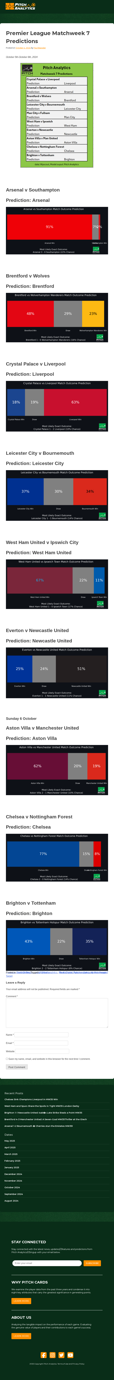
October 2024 (12, 1187)
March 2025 (10, 1154)
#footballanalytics (48, 972)
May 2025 (9, 1141)
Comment (12, 996)
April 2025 (9, 1147)
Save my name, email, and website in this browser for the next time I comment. (49, 1059)
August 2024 (11, 1200)
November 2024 (13, 1180)
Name (10, 1035)
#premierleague (99, 972)
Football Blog (23, 972)
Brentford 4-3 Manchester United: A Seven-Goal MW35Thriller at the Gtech (45, 1119)
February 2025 (12, 1160)
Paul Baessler (40, 48)
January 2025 (11, 1167)
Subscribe (92, 1263)
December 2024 (13, 1174)
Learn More (21, 1301)
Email (10, 1043)
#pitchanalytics (82, 972)
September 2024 (13, 1194)
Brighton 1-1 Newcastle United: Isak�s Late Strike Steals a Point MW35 (43, 1112)
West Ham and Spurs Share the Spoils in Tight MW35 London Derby (41, 1106)
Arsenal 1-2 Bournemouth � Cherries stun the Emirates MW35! (38, 1126)
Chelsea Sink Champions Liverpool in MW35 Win (31, 1099)
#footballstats (66, 972)
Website (10, 1051)
